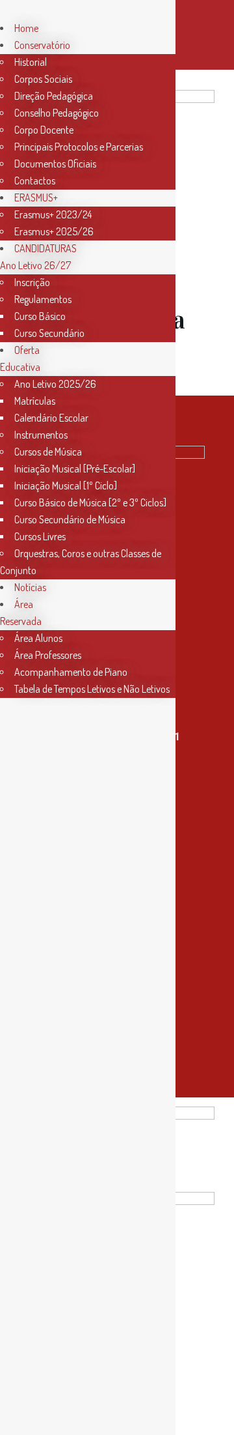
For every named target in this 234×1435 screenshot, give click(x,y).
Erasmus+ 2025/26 (54, 231)
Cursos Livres (40, 536)
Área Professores (47, 654)
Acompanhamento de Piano (70, 671)
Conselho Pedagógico (56, 112)
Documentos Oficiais (55, 163)
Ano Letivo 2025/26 (55, 383)
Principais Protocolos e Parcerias (78, 146)
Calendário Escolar (51, 417)
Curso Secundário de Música (69, 519)
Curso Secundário (49, 333)
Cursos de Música (48, 451)
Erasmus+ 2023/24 (53, 214)
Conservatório (42, 44)
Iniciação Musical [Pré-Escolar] (74, 468)
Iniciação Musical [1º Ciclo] (65, 485)
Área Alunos (38, 638)
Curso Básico (40, 316)
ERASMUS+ (36, 197)
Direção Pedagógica (53, 95)
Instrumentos (41, 434)
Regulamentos (43, 299)
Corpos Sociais (43, 78)
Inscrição (32, 282)
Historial (30, 61)
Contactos (34, 180)
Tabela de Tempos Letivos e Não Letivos (92, 688)
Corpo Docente (43, 129)
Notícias (30, 587)
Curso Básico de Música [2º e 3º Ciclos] (90, 502)
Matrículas (34, 400)
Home (26, 28)
